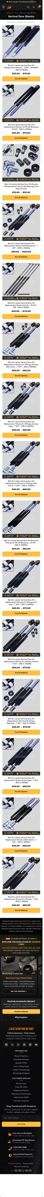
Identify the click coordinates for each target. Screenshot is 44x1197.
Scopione (9, 13)
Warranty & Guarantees (21, 1094)
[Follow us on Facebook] (6, 1044)
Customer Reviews (21, 1059)
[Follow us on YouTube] (36, 1044)
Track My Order (21, 1087)
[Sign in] (33, 7)
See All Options (21, 79)
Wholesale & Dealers (21, 1073)
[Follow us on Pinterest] (24, 1044)
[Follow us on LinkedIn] (30, 1044)
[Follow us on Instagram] (18, 1044)
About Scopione (21, 1056)
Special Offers (21, 1063)
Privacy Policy (28, 1163)
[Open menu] (3, 7)
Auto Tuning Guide (21, 1066)
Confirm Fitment (21, 1012)
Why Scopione (21, 1017)
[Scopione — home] (9, 7)
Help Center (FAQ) (21, 1097)
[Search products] (28, 7)
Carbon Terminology (21, 1070)
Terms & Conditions (21, 1167)
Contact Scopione (21, 1101)
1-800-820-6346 (20, 1147)
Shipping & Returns (21, 1090)
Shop (16, 13)
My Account (21, 1083)
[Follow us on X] (12, 1044)
